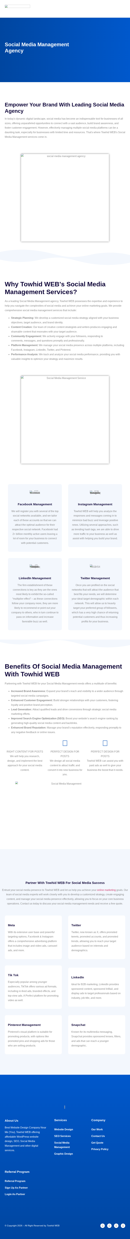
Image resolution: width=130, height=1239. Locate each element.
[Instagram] (109, 1226)
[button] (122, 9)
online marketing (106, 890)
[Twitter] (116, 1226)
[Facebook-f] (102, 1226)
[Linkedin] (123, 1226)
